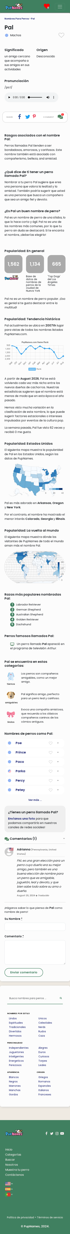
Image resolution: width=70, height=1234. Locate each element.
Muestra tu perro (17, 1170)
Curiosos (43, 1056)
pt (12, 1194)
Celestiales (45, 1023)
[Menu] (60, 6)
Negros (13, 1081)
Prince (21, 752)
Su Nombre (13, 919)
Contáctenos (14, 1175)
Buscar (10, 1160)
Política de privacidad (20, 1217)
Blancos (14, 1077)
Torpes (42, 1061)
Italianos (43, 1090)
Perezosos (15, 1065)
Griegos (43, 1077)
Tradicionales (17, 1027)
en (12, 1183)
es (12, 1188)
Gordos (13, 1094)
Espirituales (16, 1023)
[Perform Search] (61, 998)
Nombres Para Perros (16, 18)
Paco (20, 761)
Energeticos (16, 1061)
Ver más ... (35, 800)
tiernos (11, 683)
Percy (20, 780)
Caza (41, 1036)
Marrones (15, 1086)
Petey (20, 790)
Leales (42, 1065)
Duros (42, 1052)
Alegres (43, 1048)
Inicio (8, 1149)
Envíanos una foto (21, 819)
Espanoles (44, 1086)
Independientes (19, 1048)
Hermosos (15, 1036)
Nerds (41, 1027)
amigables (11, 702)
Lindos (13, 1018)
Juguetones (16, 1052)
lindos (10, 722)
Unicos (42, 1018)
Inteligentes (16, 1056)
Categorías (13, 1155)
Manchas (14, 1090)
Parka (20, 771)
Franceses (44, 1094)
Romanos (44, 1081)
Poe (19, 743)
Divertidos (15, 1031)
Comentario (14, 936)
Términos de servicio (50, 1217)
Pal (33, 18)
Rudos (42, 1031)
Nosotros (11, 1165)
